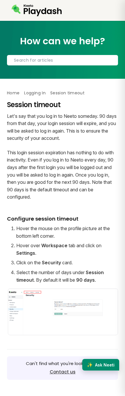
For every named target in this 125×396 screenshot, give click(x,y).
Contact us (63, 372)
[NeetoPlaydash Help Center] (37, 10)
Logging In (35, 93)
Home (13, 93)
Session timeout (67, 93)
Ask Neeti (101, 365)
